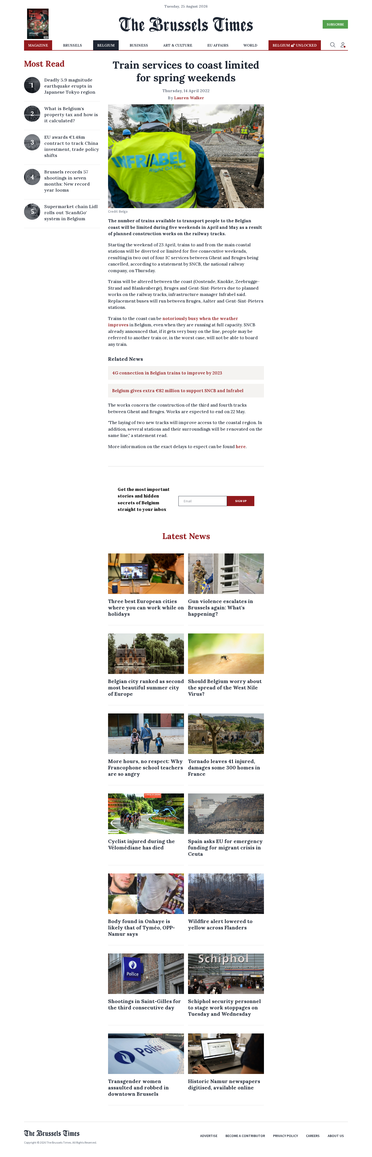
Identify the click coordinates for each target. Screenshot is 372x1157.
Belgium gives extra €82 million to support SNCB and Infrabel (177, 390)
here (241, 446)
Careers (313, 1135)
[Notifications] (343, 45)
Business (139, 45)
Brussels (72, 45)
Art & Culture (177, 45)
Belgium (106, 45)
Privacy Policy (285, 1135)
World (250, 45)
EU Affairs (218, 45)
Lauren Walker (189, 97)
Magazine (38, 45)
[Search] (333, 45)
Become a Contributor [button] (245, 1135)
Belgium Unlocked (295, 45)
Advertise (208, 1135)
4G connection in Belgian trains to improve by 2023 (167, 373)
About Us (336, 1135)
